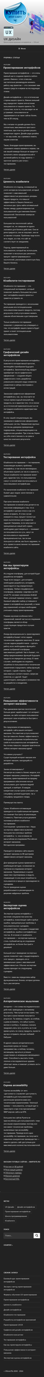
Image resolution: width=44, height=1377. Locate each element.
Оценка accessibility (15, 1085)
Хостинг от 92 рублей (14, 1166)
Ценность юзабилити (16, 181)
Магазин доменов (12, 1175)
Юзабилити (10, 1220)
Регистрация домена (13, 1169)
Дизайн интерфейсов (26, 1207)
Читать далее (9, 169)
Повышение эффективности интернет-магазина (20, 702)
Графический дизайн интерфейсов (16, 353)
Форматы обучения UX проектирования (20, 1294)
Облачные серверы (13, 1172)
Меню (23, 48)
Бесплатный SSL (12, 1178)
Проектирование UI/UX (13, 1324)
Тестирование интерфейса (19, 457)
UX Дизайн (12, 39)
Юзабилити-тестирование (19, 280)
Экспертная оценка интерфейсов (15, 906)
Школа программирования (16, 1216)
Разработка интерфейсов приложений (20, 1319)
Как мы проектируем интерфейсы (15, 566)
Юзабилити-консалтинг (13, 1334)
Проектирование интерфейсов (21, 67)
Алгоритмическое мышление (21, 1001)
